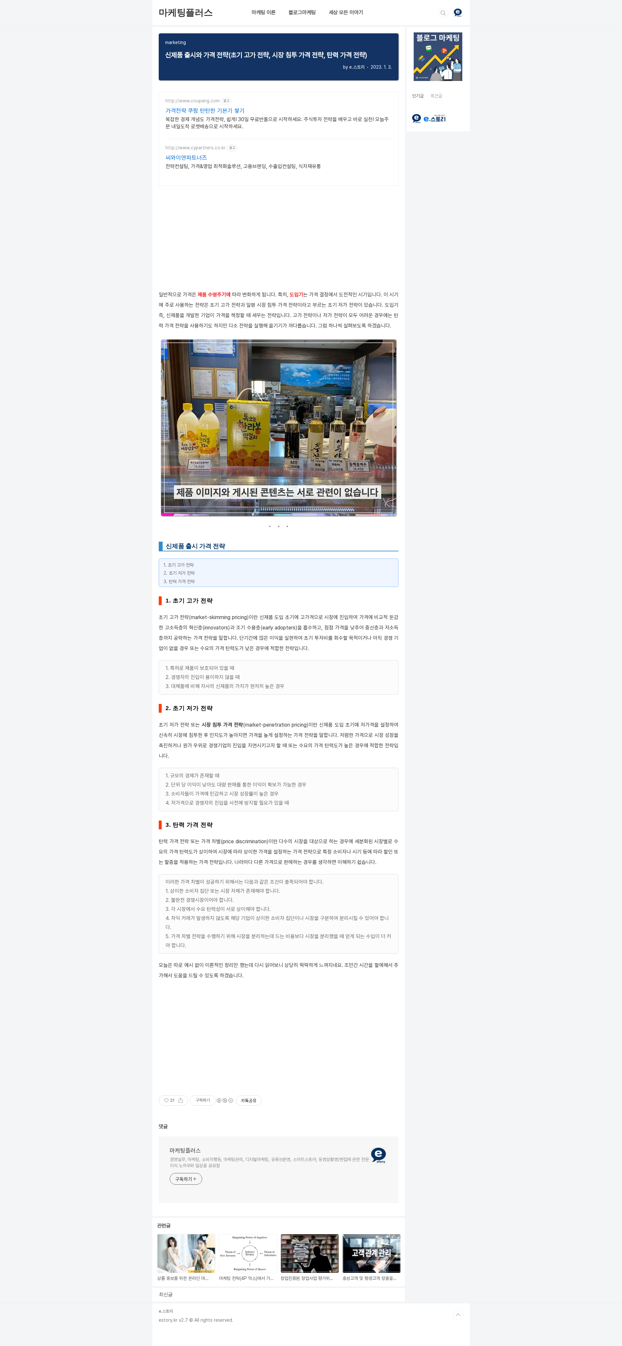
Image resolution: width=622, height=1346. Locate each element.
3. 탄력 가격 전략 (179, 581)
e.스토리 (166, 1311)
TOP (458, 1315)
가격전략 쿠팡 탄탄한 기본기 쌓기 (205, 110)
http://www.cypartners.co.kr (195, 147)
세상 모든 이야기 (346, 12)
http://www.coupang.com (193, 100)
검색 (443, 13)
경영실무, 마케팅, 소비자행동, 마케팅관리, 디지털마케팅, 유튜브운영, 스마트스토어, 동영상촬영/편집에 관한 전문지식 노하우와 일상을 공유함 (269, 1162)
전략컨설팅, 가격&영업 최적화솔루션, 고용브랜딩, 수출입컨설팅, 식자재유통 (243, 166)
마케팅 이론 (264, 12)
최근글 (436, 95)
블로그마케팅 (302, 12)
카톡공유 (249, 1100)
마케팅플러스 (186, 12)
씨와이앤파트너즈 (186, 157)
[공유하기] (181, 1100)
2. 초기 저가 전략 (179, 573)
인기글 (418, 95)
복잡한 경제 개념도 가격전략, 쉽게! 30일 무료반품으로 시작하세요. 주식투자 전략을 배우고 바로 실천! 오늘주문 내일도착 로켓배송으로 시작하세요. (277, 123)
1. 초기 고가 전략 (179, 565)
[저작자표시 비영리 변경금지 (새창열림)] (224, 1100)
